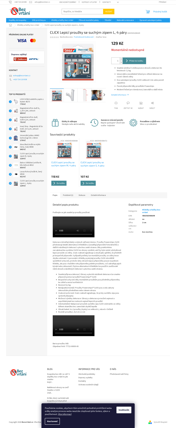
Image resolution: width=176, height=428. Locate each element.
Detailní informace (118, 95)
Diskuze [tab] (82, 195)
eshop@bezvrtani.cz (21, 75)
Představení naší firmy (119, 374)
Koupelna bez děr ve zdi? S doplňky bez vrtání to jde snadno (58, 377)
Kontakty (107, 2)
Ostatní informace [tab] (98, 195)
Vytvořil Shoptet (160, 422)
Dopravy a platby (89, 2)
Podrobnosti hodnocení (83, 37)
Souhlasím (124, 409)
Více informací (65, 414)
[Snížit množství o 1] (121, 62)
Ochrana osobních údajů (88, 384)
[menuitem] (17, 20)
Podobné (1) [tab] (68, 195)
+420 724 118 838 (20, 79)
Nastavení (52, 421)
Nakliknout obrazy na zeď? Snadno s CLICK (58, 389)
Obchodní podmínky (67, 2)
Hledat (108, 11)
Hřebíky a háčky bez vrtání (151, 211)
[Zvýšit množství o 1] (121, 59)
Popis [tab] (55, 195)
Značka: (101, 37)
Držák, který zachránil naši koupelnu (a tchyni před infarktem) (58, 401)
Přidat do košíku (136, 61)
